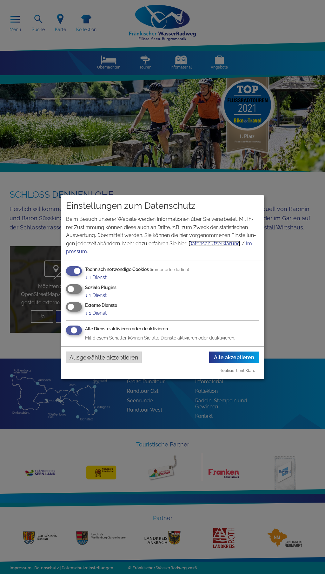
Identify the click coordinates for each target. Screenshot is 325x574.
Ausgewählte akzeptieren (104, 357)
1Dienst (96, 277)
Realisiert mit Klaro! (238, 370)
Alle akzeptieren (234, 357)
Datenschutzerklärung (214, 244)
